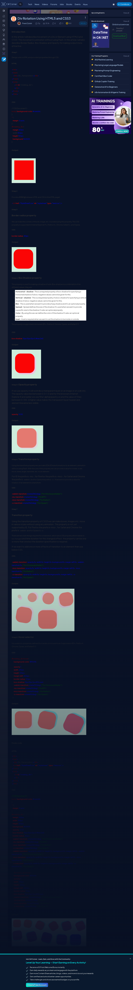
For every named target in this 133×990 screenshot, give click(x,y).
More (85, 4)
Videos (45, 4)
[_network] (4, 39)
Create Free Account (37, 985)
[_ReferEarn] (4, 44)
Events (78, 4)
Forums (54, 4)
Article (83, 23)
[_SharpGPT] (4, 53)
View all (126, 13)
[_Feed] (4, 16)
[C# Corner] (3, 4)
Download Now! (119, 36)
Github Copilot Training (104, 81)
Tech (30, 4)
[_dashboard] (4, 20)
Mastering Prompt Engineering (107, 70)
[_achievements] (4, 34)
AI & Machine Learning (104, 59)
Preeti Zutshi (27, 23)
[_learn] (4, 30)
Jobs (62, 4)
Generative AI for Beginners (106, 87)
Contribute (124, 4)
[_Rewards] (4, 48)
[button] (60, 23)
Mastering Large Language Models (109, 65)
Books (69, 4)
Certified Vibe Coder (103, 76)
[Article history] (36, 23)
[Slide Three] (49, 12)
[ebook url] (100, 47)
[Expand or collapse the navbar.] (4, 10)
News (37, 4)
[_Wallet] (4, 25)
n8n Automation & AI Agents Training (110, 92)
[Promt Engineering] (110, 116)
